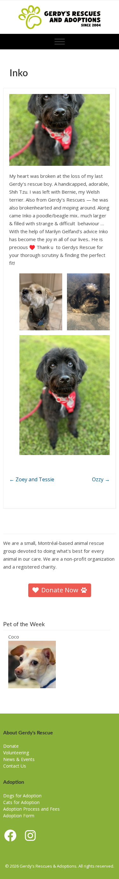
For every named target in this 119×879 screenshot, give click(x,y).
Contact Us (14, 766)
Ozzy (101, 479)
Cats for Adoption (21, 802)
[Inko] (59, 129)
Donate (11, 746)
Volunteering (16, 753)
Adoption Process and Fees (31, 809)
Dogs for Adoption (22, 796)
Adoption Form (18, 816)
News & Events (19, 759)
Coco (13, 636)
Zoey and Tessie (31, 479)
